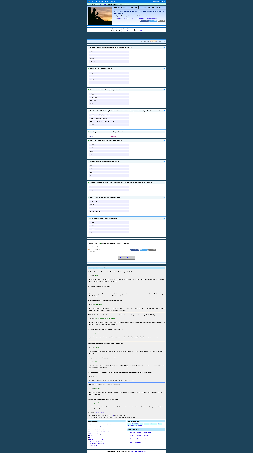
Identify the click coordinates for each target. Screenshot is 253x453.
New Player (156, 1)
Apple (91, 52)
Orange (92, 58)
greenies (92, 208)
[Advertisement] (126, 36)
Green (91, 103)
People (129, 424)
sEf (91, 166)
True (91, 187)
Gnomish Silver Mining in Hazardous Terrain (102, 121)
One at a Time (145, 41)
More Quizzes (139, 439)
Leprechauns (93, 201)
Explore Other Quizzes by (141, 432)
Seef (91, 154)
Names (160, 424)
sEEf (91, 175)
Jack (91, 82)
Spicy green (93, 94)
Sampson (92, 73)
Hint (164, 47)
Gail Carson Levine (132, 425)
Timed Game (161, 41)
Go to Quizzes (139, 435)
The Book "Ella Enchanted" (96, 430)
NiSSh (91, 172)
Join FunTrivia (102, 4)
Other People (153, 424)
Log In (163, 1)
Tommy (92, 79)
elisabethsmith (131, 16)
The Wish (92, 437)
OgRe (91, 169)
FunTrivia (135, 442)
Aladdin (92, 124)
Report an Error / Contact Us (138, 451)
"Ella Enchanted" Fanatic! (97, 443)
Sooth (91, 148)
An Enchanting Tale (95, 441)
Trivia (106, 1)
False (91, 190)
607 (141, 30)
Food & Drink (135, 424)
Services (112, 1)
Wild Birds (146, 424)
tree (91, 232)
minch (112, 415)
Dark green (93, 100)
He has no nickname (95, 211)
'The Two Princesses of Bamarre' (98, 439)
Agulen (92, 151)
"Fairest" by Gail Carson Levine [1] (98, 424)
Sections (100, 1)
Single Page (153, 41)
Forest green (93, 97)
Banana (92, 55)
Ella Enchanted (93, 426)
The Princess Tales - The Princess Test (100, 432)
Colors (141, 424)
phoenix (92, 222)
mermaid (92, 229)
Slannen (92, 144)
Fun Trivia (93, 1)
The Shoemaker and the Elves (98, 118)
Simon (91, 76)
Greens (92, 204)
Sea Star (92, 61)
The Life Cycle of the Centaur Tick (100, 115)
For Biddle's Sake (94, 428)
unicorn (92, 226)
